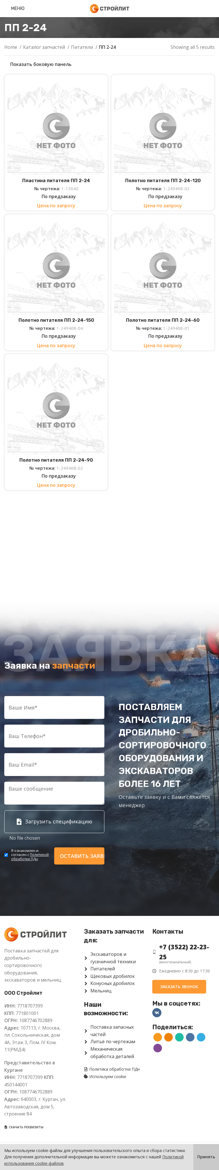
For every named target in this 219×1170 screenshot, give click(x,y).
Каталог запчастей (44, 47)
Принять (206, 1156)
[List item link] (183, 952)
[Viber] (157, 1048)
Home (11, 47)
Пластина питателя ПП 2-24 (56, 180)
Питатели (82, 47)
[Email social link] (157, 1037)
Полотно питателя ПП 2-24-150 (56, 320)
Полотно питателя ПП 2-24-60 (163, 320)
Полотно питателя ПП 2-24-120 (163, 180)
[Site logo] (109, 8)
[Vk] (156, 1012)
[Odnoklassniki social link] (168, 1037)
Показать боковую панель (41, 64)
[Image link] (35, 934)
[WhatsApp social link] (179, 1037)
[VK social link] (190, 1037)
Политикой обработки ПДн (30, 856)
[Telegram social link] (201, 1037)
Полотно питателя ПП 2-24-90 (56, 460)
